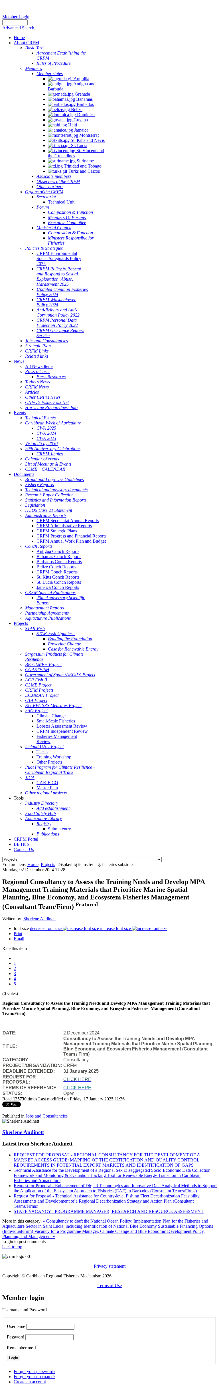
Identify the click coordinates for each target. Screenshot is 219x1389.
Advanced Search (18, 27)
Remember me (20, 1347)
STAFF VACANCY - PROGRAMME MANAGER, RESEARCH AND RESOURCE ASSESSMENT (109, 1211)
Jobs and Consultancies (47, 1116)
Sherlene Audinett (39, 918)
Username (16, 1326)
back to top (12, 1246)
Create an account (30, 1381)
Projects (48, 864)
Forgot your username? (34, 1376)
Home (32, 864)
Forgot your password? (34, 1371)
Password (15, 1336)
